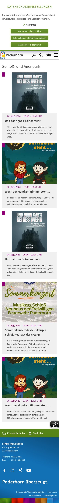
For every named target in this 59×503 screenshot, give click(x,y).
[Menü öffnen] (56, 55)
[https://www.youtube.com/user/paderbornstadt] (28, 470)
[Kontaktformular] (41, 55)
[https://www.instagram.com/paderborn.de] (12, 470)
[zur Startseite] (15, 55)
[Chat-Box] (49, 55)
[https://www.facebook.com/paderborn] (4, 470)
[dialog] (29, 25)
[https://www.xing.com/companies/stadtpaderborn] (20, 470)
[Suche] (34, 55)
